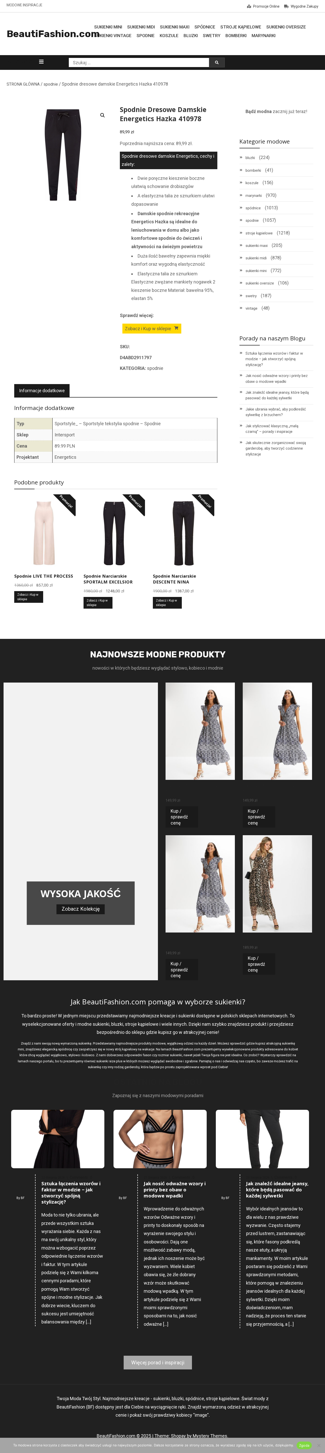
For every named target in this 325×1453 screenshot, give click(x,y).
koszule (252, 183)
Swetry (211, 35)
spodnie (50, 84)
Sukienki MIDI (141, 26)
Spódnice (204, 26)
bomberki (253, 170)
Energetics (65, 457)
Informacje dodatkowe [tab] (42, 390)
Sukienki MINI (108, 26)
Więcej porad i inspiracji (157, 1363)
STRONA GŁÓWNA (23, 84)
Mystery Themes (210, 1436)
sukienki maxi (257, 245)
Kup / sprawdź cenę (179, 817)
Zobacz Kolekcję (81, 909)
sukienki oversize (260, 283)
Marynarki (263, 35)
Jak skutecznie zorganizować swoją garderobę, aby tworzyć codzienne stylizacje (276, 448)
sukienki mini (256, 271)
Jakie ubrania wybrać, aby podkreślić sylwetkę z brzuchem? (276, 412)
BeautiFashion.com (53, 34)
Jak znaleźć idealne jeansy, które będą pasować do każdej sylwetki (277, 395)
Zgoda (304, 1445)
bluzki (250, 157)
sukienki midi (256, 258)
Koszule (169, 35)
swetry (251, 296)
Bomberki (236, 35)
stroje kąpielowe (259, 233)
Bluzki (191, 35)
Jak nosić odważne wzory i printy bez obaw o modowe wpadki (277, 378)
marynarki (254, 195)
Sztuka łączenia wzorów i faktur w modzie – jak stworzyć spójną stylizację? (274, 359)
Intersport (65, 434)
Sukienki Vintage (113, 35)
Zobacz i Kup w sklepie (148, 328)
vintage (251, 308)
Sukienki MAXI (174, 26)
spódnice (253, 208)
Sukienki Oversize (286, 26)
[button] (102, 115)
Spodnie (146, 35)
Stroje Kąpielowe (240, 26)
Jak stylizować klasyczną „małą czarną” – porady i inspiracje (272, 429)
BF (22, 1198)
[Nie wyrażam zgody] (318, 1445)
